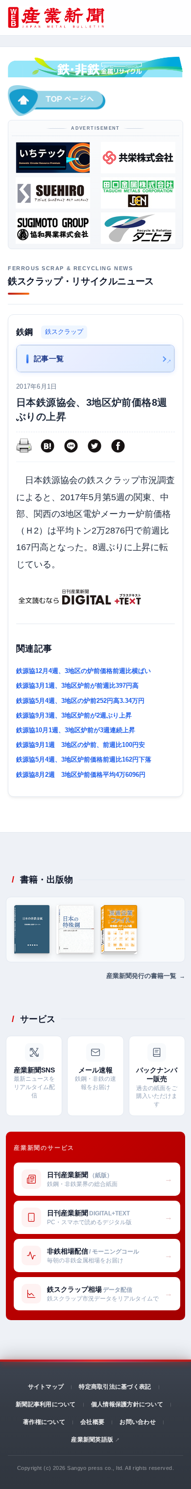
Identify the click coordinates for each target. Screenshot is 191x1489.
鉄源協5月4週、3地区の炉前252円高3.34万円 (80, 700)
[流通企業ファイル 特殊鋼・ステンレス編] (119, 929)
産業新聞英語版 (92, 1439)
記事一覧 (49, 358)
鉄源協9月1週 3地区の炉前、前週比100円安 (80, 744)
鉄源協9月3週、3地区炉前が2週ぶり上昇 (74, 715)
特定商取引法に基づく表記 (115, 1386)
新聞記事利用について (45, 1404)
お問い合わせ (137, 1422)
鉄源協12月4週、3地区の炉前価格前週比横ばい (83, 671)
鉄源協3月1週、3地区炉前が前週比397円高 (77, 685)
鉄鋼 (24, 332)
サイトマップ (46, 1386)
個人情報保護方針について (127, 1404)
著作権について (44, 1422)
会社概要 (92, 1422)
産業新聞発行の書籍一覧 (141, 975)
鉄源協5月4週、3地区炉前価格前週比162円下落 (83, 759)
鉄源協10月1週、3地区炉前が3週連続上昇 (75, 730)
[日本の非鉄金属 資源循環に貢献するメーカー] (31, 929)
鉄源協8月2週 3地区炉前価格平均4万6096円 (80, 774)
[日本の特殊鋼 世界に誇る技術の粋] (75, 929)
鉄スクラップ (64, 331)
